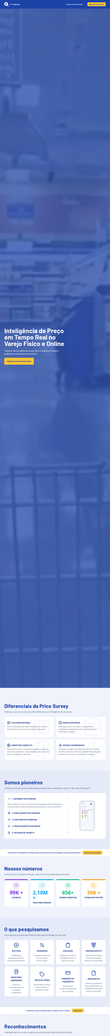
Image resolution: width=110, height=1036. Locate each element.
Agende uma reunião (92, 853)
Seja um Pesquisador (74, 4)
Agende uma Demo (96, 4)
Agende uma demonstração (19, 361)
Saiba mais (78, 1011)
